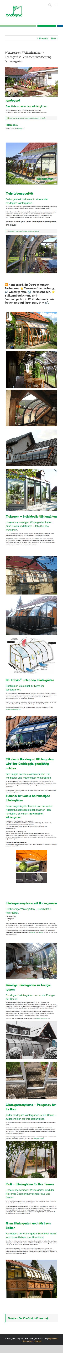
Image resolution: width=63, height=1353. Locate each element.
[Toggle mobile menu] (56, 5)
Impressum (53, 1338)
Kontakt (38, 1341)
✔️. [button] (46, 302)
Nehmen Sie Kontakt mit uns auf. (28, 1318)
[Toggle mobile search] (50, 5)
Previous (43, 38)
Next (53, 38)
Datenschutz (27, 1341)
